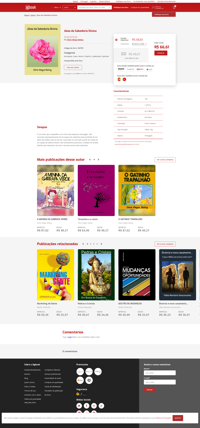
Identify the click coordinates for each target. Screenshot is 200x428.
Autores (27, 374)
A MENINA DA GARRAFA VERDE (52, 219)
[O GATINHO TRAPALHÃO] (136, 190)
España (93, 1)
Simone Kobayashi (85, 307)
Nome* (147, 369)
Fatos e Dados (29, 386)
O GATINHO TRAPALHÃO (130, 219)
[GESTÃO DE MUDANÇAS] (136, 274)
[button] (90, 159)
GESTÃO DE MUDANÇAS (130, 303)
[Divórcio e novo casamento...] (177, 274)
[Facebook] (86, 406)
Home (26, 15)
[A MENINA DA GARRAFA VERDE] (55, 190)
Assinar (150, 390)
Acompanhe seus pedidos (144, 1)
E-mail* (147, 378)
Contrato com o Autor (32, 395)
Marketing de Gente (47, 303)
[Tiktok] (101, 406)
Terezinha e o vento (88, 219)
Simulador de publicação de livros (54, 393)
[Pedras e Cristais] (96, 274)
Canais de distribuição (53, 386)
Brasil (75, 1)
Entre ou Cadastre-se (159, 7)
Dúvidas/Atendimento (167, 1)
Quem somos (29, 382)
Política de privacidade (32, 399)
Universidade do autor (53, 378)
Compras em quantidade (140, 7)
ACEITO (178, 418)
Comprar (160, 53)
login (70, 337)
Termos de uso (30, 391)
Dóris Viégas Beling (75, 40)
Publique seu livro (123, 1)
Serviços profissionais (53, 374)
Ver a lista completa (165, 160)
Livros (33, 15)
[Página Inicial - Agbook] (30, 8)
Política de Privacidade (163, 418)
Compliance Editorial (52, 370)
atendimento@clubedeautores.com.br (127, 144)
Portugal (84, 1)
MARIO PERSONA (43, 307)
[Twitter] (79, 406)
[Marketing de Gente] (55, 274)
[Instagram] (94, 406)
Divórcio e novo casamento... (173, 303)
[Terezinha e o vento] (96, 190)
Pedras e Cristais (86, 303)
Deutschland (104, 1)
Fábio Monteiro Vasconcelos (170, 307)
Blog (26, 378)
